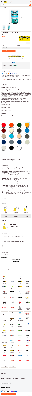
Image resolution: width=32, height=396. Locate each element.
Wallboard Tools (4, 293)
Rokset (27, 314)
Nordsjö (4, 278)
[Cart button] (30, 2)
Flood (4, 298)
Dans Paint (20, 298)
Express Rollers (4, 342)
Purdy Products (27, 293)
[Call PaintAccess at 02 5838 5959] (11, 2)
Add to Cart (9, 50)
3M (19, 303)
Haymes (27, 288)
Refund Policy (11, 71)
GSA (4, 352)
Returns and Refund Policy (5, 254)
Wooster (4, 308)
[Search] (30, 5)
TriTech (4, 337)
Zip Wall (12, 298)
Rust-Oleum (28, 331)
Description (4, 79)
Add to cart (9, 394)
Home (2, 7)
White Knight (12, 331)
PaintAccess (4, 332)
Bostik (27, 342)
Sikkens (4, 320)
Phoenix (12, 347)
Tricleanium (12, 314)
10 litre (8, 104)
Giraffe (20, 352)
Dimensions (15, 79)
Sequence (20, 347)
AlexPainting (12, 366)
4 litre (6, 104)
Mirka (20, 288)
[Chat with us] (9, 59)
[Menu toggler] (1, 2)
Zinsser (12, 326)
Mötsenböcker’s (20, 320)
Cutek (4, 314)
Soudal (4, 303)
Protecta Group (19, 337)
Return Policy (28, 79)
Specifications (9, 79)
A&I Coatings (20, 326)
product (4, 203)
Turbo (12, 356)
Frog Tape (27, 303)
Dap (20, 293)
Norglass (3, 34)
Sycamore (12, 352)
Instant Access (4, 366)
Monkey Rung (27, 283)
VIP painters (12, 320)
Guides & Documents (21, 79)
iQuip (4, 288)
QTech (12, 288)
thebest (12, 361)
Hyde (27, 337)
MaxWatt (27, 298)
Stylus (20, 314)
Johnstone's (12, 303)
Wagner (4, 347)
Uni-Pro (20, 283)
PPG (20, 278)
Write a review (16, 261)
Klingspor (4, 326)
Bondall (27, 347)
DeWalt (4, 283)
